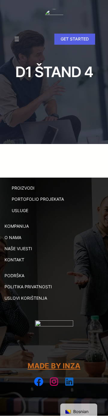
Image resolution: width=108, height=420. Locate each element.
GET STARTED (75, 38)
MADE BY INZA (54, 366)
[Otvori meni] (16, 39)
